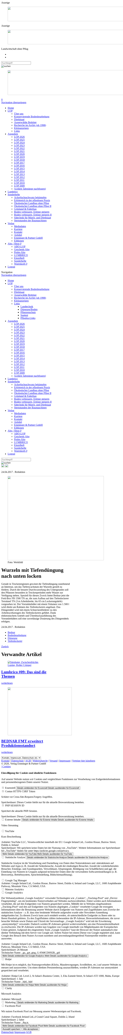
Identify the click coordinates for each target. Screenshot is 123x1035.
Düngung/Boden (28, 309)
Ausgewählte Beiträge (25, 122)
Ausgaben (13, 134)
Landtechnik (26, 306)
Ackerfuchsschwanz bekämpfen (30, 197)
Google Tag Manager (16, 880)
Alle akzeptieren (30, 1029)
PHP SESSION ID (14, 805)
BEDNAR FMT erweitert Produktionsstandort (22, 743)
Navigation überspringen (13, 102)
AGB (28, 760)
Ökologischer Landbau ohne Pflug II (32, 206)
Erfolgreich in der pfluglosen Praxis (32, 200)
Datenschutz (17, 760)
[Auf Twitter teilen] (6, 466)
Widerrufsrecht (40, 760)
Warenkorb (20, 263)
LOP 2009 (19, 186)
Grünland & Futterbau (25, 209)
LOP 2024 (19, 142)
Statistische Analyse (15, 857)
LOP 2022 (19, 148)
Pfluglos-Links (27, 318)
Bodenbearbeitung (17, 635)
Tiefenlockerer (15, 641)
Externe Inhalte (12, 819)
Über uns (18, 113)
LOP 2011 (19, 180)
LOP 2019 (19, 157)
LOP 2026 (19, 136)
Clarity (8, 988)
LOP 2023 (19, 145)
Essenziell (10, 787)
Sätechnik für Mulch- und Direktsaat (32, 217)
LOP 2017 (19, 162)
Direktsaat (19, 119)
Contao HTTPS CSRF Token (20, 791)
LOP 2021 (19, 151)
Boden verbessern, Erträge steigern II (33, 214)
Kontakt (18, 232)
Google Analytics (14, 892)
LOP (10, 110)
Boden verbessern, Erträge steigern (31, 211)
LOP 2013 (19, 174)
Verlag (11, 223)
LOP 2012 (19, 177)
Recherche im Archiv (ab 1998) (30, 125)
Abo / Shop (14, 243)
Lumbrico (13, 191)
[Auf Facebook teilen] (2, 466)
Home (11, 108)
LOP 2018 (19, 160)
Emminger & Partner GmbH (28, 237)
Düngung (12, 638)
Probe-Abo (19, 252)
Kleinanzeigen (21, 128)
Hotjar (8, 959)
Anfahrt (18, 235)
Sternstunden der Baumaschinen (30, 220)
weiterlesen (7, 683)
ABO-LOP (19, 246)
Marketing (10, 1002)
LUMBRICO (21, 255)
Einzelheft (19, 258)
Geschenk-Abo (21, 249)
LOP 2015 (19, 168)
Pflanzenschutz (28, 312)
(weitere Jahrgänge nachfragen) (30, 188)
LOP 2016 (19, 165)
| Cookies (6, 766)
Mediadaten (20, 226)
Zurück (5, 646)
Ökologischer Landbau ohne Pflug (31, 203)
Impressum (64, 760)
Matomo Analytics (14, 889)
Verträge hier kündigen (83, 760)
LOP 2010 (19, 183)
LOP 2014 (19, 171)
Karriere (18, 229)
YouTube (9, 831)
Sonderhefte (14, 194)
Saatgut (24, 315)
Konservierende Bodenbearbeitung (31, 116)
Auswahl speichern (11, 1029)
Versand (53, 760)
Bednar (11, 632)
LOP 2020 (19, 154)
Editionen (19, 240)
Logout (11, 266)
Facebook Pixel (13, 1006)
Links (17, 131)
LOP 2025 (19, 139)
